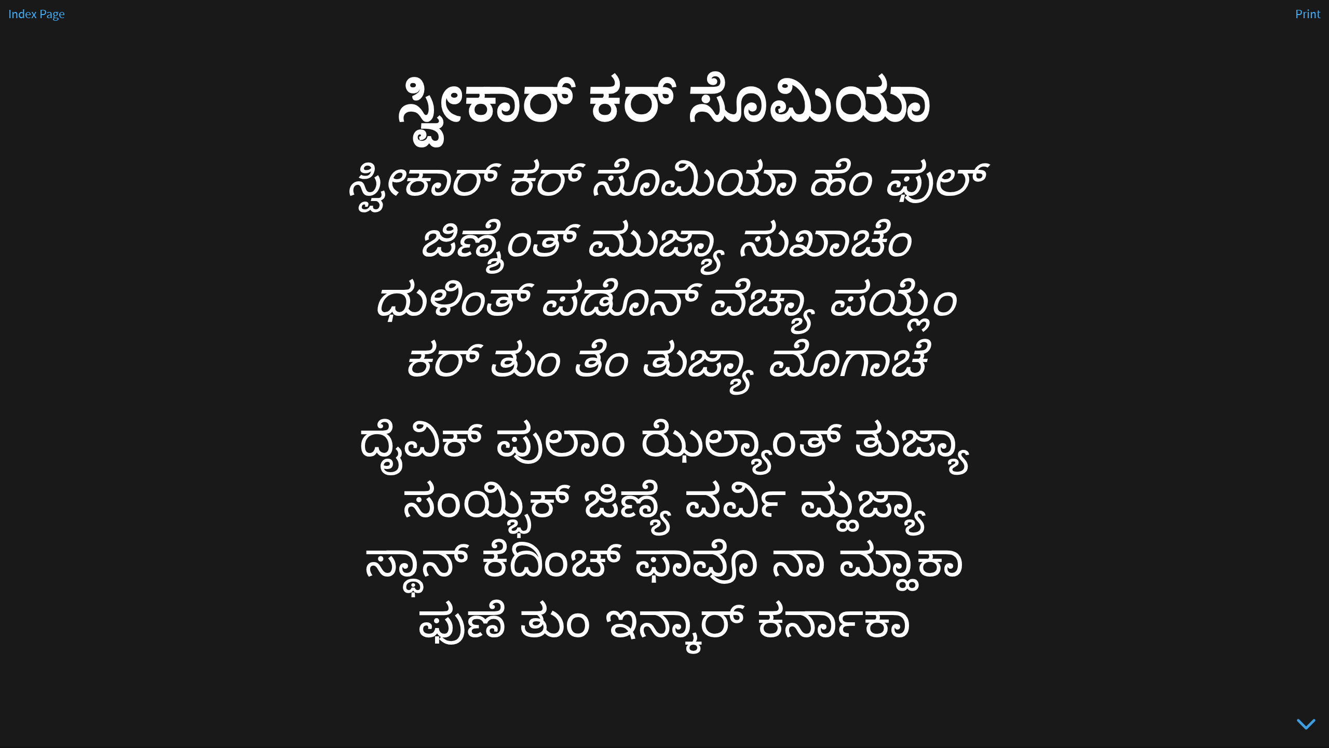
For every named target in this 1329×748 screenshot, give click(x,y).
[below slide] (1306, 726)
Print (1308, 14)
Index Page (36, 14)
